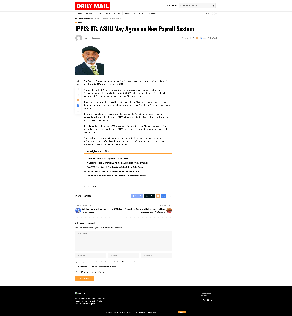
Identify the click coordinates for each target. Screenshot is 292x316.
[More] (204, 38)
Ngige (94, 186)
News (80, 22)
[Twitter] (169, 5)
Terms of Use (150, 312)
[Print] (200, 38)
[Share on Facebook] (190, 38)
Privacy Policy (136, 312)
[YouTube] (172, 5)
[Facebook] (167, 5)
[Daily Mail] (92, 6)
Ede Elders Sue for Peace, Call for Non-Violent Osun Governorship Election (113, 171)
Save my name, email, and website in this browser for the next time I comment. (106, 262)
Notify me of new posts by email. (93, 272)
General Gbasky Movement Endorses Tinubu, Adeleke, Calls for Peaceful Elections (116, 175)
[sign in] (200, 13)
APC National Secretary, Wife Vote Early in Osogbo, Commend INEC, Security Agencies (118, 162)
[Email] (197, 38)
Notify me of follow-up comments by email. (98, 267)
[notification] (203, 13)
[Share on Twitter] (193, 38)
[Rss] (175, 5)
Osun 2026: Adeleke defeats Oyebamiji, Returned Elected (107, 158)
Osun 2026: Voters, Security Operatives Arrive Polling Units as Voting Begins (115, 167)
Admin (85, 38)
